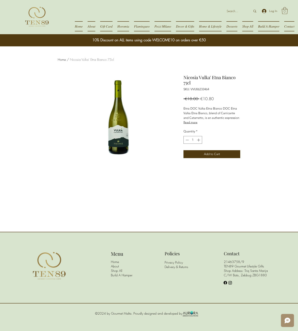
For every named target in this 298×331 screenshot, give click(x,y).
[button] (285, 10)
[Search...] (255, 11)
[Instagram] (230, 282)
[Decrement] (187, 140)
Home (62, 59)
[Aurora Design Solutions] (190, 313)
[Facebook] (225, 282)
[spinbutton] (193, 140)
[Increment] (199, 140)
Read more (190, 122)
